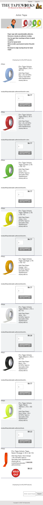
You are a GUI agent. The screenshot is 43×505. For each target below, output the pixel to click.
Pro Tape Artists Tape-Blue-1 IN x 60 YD (25, 68)
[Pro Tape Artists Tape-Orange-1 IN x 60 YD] (8, 274)
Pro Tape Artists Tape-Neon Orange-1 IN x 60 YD (22, 452)
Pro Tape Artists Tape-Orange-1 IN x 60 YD (26, 261)
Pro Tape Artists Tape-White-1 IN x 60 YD (26, 309)
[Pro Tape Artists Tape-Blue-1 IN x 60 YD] (8, 82)
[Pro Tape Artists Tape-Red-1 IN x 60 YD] (8, 130)
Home (30, 1)
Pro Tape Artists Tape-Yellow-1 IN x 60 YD (25, 212)
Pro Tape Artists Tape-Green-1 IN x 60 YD (25, 164)
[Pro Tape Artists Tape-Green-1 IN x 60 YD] (8, 178)
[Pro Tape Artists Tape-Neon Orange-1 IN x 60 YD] (5, 467)
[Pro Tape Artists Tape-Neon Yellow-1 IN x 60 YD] (8, 419)
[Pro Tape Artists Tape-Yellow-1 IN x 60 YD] (8, 226)
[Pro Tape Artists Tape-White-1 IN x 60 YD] (8, 323)
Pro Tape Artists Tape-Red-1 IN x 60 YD (25, 116)
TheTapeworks (26, 502)
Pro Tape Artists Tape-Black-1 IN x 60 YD (26, 357)
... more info (28, 462)
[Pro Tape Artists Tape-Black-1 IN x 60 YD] (8, 371)
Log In (37, 1)
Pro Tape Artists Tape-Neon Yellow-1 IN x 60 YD (25, 406)
